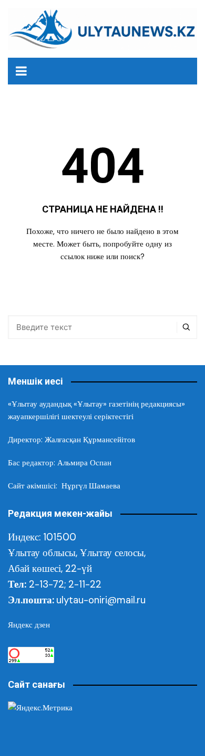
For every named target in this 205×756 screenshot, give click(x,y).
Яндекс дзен (29, 625)
